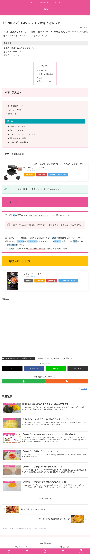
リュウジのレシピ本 (32, 274)
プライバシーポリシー (23, 547)
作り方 (39, 78)
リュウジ (49, 358)
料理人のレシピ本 (44, 81)
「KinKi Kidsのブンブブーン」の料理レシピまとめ (19, 358)
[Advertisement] (45, 327)
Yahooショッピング (58, 174)
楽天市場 (41, 174)
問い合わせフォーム (67, 547)
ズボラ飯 (40, 358)
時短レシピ (59, 358)
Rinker (33, 170)
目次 (42, 65)
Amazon (29, 174)
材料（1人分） (42, 71)
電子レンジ (69, 358)
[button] (78, 368)
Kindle (28, 281)
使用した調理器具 (46, 74)
